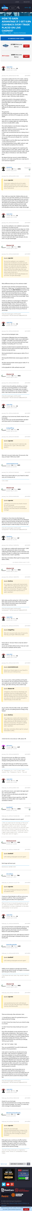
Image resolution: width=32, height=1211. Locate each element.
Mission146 (10, 245)
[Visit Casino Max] (23, 1174)
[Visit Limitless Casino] (8, 1174)
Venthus (9, 536)
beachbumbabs (11, 944)
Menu (26, 7)
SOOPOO (9, 167)
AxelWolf (9, 807)
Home (4, 33)
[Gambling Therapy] (17, 1195)
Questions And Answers (20, 33)
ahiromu (9, 745)
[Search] (18, 8)
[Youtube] (8, 1184)
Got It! (26, 1209)
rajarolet (9, 67)
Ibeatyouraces (11, 841)
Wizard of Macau (22, 1203)
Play (26, 46)
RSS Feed (4, 1164)
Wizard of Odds (13, 1203)
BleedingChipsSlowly (13, 1113)
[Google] (12, 1184)
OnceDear (9, 874)
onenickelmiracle (12, 463)
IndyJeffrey (10, 428)
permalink (27, 75)
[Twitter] (4, 1184)
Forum (9, 33)
